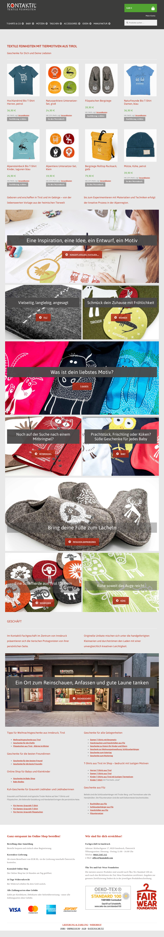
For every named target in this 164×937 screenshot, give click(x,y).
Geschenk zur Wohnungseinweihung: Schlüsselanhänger (114, 749)
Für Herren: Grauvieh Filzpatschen (28, 812)
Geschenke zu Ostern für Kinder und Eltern (108, 746)
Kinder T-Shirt (96, 780)
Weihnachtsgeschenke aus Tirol (27, 739)
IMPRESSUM (73, 929)
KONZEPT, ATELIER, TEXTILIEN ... (84, 254)
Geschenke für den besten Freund (27, 760)
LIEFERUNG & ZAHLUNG (75, 925)
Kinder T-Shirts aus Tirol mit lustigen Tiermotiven (111, 776)
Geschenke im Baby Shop (24, 778)
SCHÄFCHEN (45, 603)
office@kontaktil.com (102, 858)
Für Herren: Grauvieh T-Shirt (25, 805)
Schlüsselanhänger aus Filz (101, 807)
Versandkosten (23, 115)
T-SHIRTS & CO (14, 23)
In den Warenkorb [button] (56, 119)
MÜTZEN (40, 23)
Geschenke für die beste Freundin (27, 764)
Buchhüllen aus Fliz (98, 803)
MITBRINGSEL (45, 454)
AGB (84, 929)
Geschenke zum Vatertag (101, 752)
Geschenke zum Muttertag (101, 755)
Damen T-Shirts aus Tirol (100, 773)
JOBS (62, 929)
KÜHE (123, 600)
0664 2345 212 (100, 854)
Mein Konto (150, 16)
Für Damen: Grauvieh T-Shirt (25, 808)
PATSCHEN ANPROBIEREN (84, 542)
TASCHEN (54, 23)
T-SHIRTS (84, 386)
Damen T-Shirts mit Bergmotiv (103, 739)
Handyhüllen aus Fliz (99, 810)
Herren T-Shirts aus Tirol (100, 770)
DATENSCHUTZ (96, 929)
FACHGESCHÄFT (84, 698)
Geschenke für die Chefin (24, 743)
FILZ (45, 317)
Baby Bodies (18, 781)
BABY (28, 23)
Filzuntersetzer (96, 813)
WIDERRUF (96, 925)
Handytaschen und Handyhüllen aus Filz (107, 743)
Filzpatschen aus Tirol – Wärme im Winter (31, 746)
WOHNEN (123, 317)
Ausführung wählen (17, 119)
